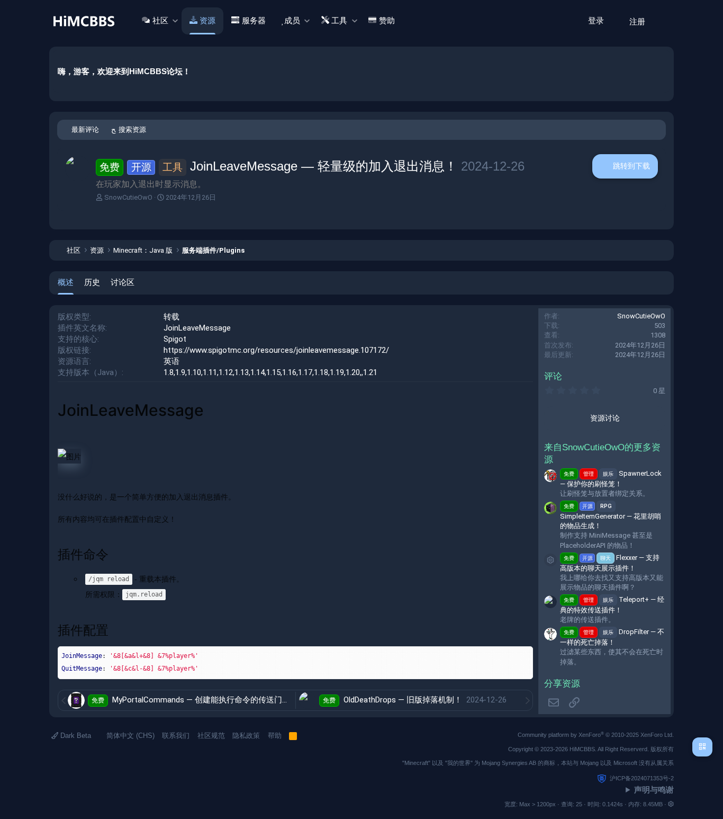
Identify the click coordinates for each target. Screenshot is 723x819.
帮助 (275, 736)
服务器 (254, 20)
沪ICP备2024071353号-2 (642, 778)
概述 (66, 282)
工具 (339, 20)
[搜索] (662, 20)
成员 (292, 20)
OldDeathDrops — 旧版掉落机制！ (404, 700)
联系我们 (175, 736)
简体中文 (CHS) (129, 736)
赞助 (387, 20)
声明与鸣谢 (654, 789)
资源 (207, 20)
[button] (175, 20)
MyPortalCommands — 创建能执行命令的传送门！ (202, 700)
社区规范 (211, 736)
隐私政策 (246, 736)
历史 (92, 282)
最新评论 (85, 129)
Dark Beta (74, 736)
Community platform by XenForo (596, 735)
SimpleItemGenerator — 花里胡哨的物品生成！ (610, 516)
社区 (160, 20)
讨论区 (122, 282)
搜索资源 (132, 129)
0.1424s (612, 804)
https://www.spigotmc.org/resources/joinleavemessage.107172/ (276, 350)
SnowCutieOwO (128, 197)
